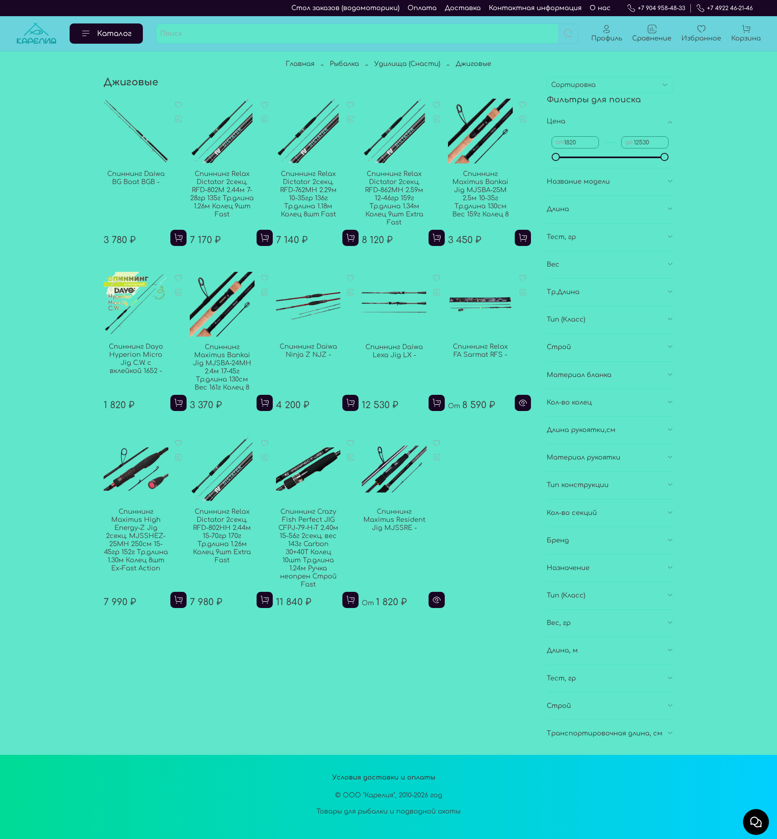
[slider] (556, 157)
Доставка (463, 8)
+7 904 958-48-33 (661, 8)
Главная (300, 64)
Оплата (422, 8)
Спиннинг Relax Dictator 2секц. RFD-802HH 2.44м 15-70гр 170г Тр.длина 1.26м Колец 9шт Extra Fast (222, 536)
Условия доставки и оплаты (383, 777)
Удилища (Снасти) (407, 64)
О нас (600, 8)
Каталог (114, 34)
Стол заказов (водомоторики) (345, 8)
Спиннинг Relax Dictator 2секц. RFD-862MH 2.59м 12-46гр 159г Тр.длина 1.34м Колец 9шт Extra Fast (394, 198)
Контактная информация (535, 8)
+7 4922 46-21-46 (730, 8)
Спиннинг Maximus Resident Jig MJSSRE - (394, 520)
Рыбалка (344, 64)
